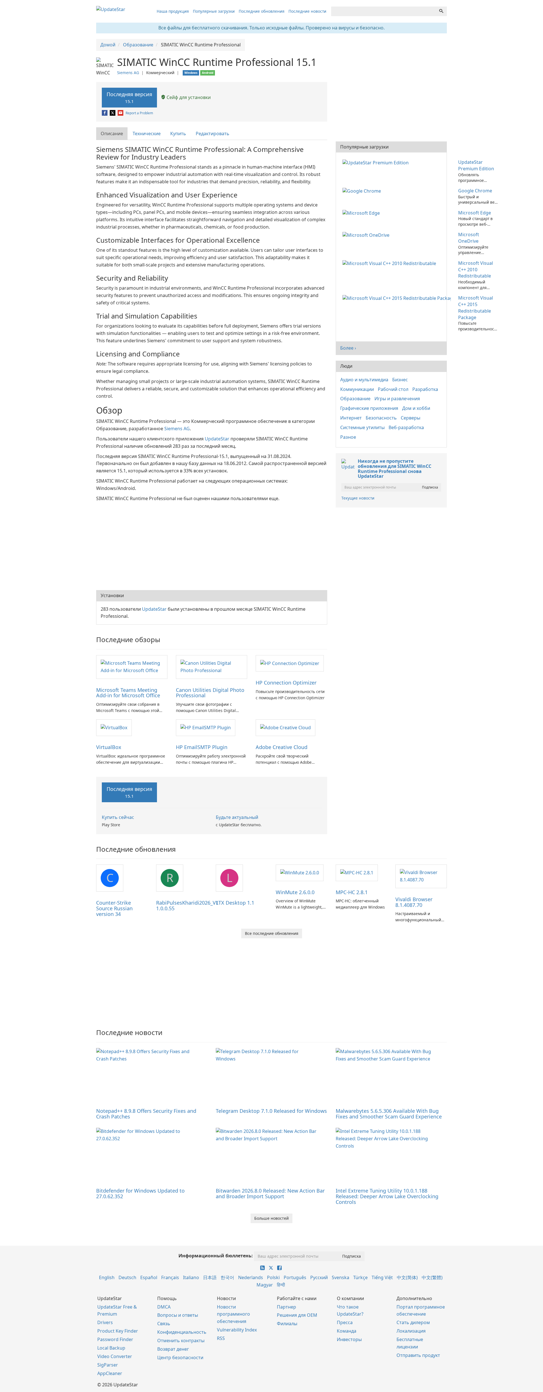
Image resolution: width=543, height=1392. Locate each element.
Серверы (410, 418)
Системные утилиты (362, 427)
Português (295, 1277)
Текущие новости (357, 498)
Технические (147, 133)
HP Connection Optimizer (286, 682)
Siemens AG (128, 72)
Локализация (411, 1331)
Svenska (340, 1277)
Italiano (191, 1277)
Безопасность (381, 418)
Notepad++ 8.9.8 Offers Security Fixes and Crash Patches (146, 1113)
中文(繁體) (432, 1277)
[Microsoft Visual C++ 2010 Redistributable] (390, 263)
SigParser (107, 1365)
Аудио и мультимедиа (364, 379)
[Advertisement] (211, 544)
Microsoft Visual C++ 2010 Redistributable (475, 269)
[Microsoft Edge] (362, 213)
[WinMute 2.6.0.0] (299, 872)
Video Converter (114, 1356)
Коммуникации (357, 389)
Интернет (351, 418)
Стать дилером (413, 1322)
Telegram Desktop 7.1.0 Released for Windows (271, 1110)
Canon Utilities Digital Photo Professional (210, 693)
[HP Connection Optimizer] (289, 663)
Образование (355, 398)
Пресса (345, 1322)
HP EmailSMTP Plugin (201, 747)
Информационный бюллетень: (215, 1256)
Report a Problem (139, 113)
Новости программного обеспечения (233, 1314)
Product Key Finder (117, 1331)
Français (170, 1277)
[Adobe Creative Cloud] (285, 727)
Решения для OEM (297, 1315)
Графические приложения (369, 408)
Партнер (286, 1307)
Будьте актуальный (237, 817)
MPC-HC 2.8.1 (352, 892)
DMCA (164, 1307)
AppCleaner (109, 1373)
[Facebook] (105, 113)
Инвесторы (349, 1339)
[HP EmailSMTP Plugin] (205, 727)
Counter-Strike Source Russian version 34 (114, 908)
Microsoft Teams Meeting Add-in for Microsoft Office (128, 693)
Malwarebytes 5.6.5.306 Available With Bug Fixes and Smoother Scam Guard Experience (389, 1113)
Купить (178, 133)
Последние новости (307, 11)
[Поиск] (441, 11)
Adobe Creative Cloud (281, 747)
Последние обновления (262, 11)
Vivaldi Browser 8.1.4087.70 (413, 902)
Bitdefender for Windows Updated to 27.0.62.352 (140, 1193)
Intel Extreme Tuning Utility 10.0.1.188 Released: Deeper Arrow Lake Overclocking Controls (387, 1196)
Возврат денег (173, 1349)
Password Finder (115, 1339)
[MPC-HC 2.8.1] (356, 872)
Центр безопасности (180, 1357)
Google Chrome (475, 191)
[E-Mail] (121, 113)
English (107, 1277)
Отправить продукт (418, 1355)
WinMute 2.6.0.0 (295, 892)
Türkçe (360, 1277)
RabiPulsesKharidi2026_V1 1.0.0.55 (187, 905)
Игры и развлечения (397, 398)
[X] (113, 113)
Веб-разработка (406, 427)
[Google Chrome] (362, 191)
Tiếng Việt (382, 1277)
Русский (319, 1277)
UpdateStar (217, 439)
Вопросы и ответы (177, 1315)
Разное (348, 437)
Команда (346, 1331)
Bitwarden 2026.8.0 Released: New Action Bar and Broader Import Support (270, 1193)
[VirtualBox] (114, 727)
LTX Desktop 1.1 (235, 902)
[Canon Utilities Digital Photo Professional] (211, 666)
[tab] (112, 133)
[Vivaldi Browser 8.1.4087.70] (421, 876)
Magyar (265, 1285)
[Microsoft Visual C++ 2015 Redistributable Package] (397, 298)
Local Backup (111, 1348)
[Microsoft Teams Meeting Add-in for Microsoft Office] (132, 666)
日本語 (210, 1277)
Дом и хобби (416, 408)
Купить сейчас (118, 817)
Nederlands (250, 1277)
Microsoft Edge (474, 213)
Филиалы (287, 1323)
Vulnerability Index (237, 1330)
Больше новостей (271, 1218)
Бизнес (400, 379)
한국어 (227, 1277)
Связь (163, 1323)
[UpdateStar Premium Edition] (376, 162)
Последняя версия (129, 97)
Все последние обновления (271, 933)
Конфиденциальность (181, 1332)
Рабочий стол (393, 389)
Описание (112, 133)
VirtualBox (108, 747)
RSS (221, 1338)
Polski (273, 1277)
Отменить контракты (180, 1340)
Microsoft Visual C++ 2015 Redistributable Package (475, 307)
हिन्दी (281, 1285)
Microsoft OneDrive (468, 237)
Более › (348, 348)
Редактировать (212, 133)
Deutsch (127, 1277)
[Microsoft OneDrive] (367, 234)
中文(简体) (407, 1277)
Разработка (425, 389)
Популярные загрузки (214, 11)
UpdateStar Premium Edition (476, 165)
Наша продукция (173, 11)
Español (148, 1277)
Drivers (105, 1322)
